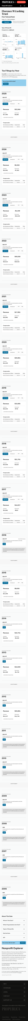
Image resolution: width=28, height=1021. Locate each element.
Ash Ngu (20, 963)
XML (19, 103)
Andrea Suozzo (6, 963)
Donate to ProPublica (21, 2)
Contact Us (6, 83)
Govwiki (20, 972)
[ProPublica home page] (11, 1008)
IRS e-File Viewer (15, 971)
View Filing (5, 103)
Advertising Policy (6, 1019)
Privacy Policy (22, 1017)
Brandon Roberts (6, 965)
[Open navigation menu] (15, 2)
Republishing (14, 1017)
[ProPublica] (8, 2)
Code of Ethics (5, 1017)
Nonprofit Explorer (7, 5)
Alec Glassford (13, 963)
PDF (19, 159)
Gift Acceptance (16, 1019)
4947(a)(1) (11, 30)
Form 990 (4, 74)
